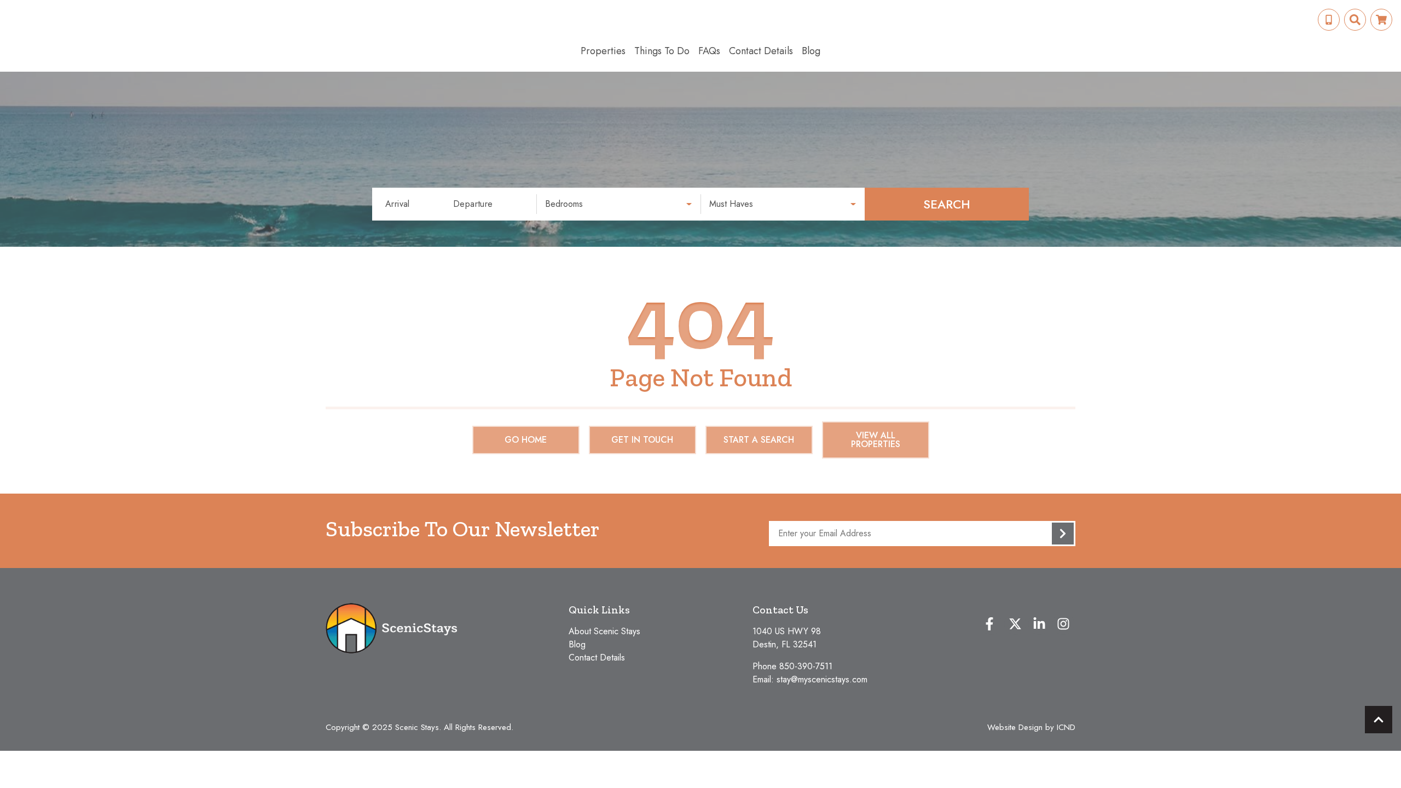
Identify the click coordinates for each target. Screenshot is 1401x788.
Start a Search (758, 439)
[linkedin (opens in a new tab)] (1039, 624)
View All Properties (875, 439)
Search (946, 204)
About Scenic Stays (604, 631)
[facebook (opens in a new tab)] (991, 624)
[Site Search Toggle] (1355, 20)
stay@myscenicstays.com (822, 679)
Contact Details (761, 51)
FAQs (709, 51)
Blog (811, 51)
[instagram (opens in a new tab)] (1063, 624)
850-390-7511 (805, 666)
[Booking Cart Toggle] (1381, 20)
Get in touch (642, 439)
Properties (603, 51)
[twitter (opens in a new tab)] (1015, 624)
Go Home (526, 439)
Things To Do (662, 51)
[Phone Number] (1329, 20)
